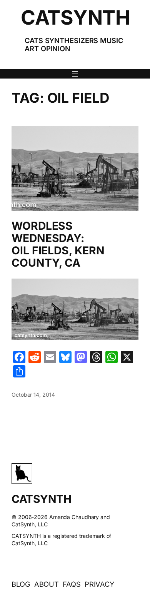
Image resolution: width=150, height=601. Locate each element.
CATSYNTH (75, 17)
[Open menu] (75, 73)
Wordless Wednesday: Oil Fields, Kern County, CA (58, 244)
